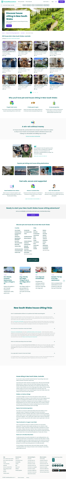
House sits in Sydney (43, 467)
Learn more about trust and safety (32, 198)
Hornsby (44, 231)
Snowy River (26, 249)
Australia (22, 33)
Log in (56, 1)
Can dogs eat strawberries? (40, 277)
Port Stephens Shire (28, 231)
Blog (16, 465)
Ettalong (44, 241)
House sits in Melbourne (44, 468)
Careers (17, 463)
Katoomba (45, 233)
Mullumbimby (45, 245)
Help (53, 1)
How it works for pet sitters (8, 460)
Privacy (27, 477)
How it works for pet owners (8, 458)
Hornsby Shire (26, 230)
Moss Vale (45, 236)
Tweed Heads (45, 248)
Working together (19, 470)
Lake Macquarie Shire (19, 249)
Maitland (44, 235)
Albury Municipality (18, 242)
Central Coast (36, 235)
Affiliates (17, 468)
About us (17, 458)
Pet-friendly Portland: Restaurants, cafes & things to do (9, 280)
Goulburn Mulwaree (28, 241)
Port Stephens (45, 246)
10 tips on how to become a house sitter (29, 336)
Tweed (25, 233)
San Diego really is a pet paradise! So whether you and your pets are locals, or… (25, 290)
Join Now (61, 1)
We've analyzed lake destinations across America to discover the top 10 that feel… (56, 285)
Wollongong (17, 236)
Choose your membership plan (16, 331)
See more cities (46, 250)
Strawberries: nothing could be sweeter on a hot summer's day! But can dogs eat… (40, 285)
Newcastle (35, 231)
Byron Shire (17, 241)
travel (5, 274)
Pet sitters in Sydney (31, 468)
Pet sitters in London (31, 463)
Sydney (34, 230)
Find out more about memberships (33, 136)
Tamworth (45, 238)
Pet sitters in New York (32, 465)
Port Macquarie (36, 233)
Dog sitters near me (31, 462)
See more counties (28, 254)
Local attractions (39, 5)
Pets (33, 5)
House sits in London (43, 462)
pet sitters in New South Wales (13, 38)
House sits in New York (44, 463)
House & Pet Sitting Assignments (12, 33)
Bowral (34, 238)
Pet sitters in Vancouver (32, 472)
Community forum (19, 460)
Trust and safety (6, 463)
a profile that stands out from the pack (34, 331)
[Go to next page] (37, 92)
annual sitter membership (18, 321)
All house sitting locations (44, 472)
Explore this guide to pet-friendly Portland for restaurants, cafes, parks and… (9, 290)
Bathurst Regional (27, 238)
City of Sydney (17, 230)
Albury (34, 236)
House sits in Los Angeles (44, 465)
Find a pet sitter (21, 1)
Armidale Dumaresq (28, 236)
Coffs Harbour (36, 241)
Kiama (44, 243)
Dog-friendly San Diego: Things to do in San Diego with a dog (25, 280)
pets (36, 274)
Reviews (4, 471)
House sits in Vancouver (44, 470)
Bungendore (45, 240)
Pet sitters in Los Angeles (32, 467)
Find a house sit (29, 1)
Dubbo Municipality (28, 250)
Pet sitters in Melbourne (32, 470)
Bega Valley (17, 244)
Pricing (4, 462)
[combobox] (11, 5)
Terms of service (21, 477)
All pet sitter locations (32, 473)
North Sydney (26, 252)
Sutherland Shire (27, 244)
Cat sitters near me (31, 460)
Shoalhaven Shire (18, 231)
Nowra (34, 243)
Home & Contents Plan (7, 467)
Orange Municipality (19, 250)
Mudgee (35, 246)
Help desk (5, 465)
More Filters (46, 5)
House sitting (42, 458)
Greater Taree (17, 252)
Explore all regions (33, 260)
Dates (24, 5)
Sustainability (18, 462)
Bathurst (44, 230)
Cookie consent (6, 473)
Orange (34, 240)
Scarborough (36, 245)
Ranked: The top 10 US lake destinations (56, 278)
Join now (9, 25)
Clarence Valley (18, 246)
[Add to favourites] (14, 43)
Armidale (35, 248)
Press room (18, 467)
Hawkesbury (26, 242)
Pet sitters (29, 458)
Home (3, 33)
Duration (29, 5)
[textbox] (11, 5)
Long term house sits (44, 460)
